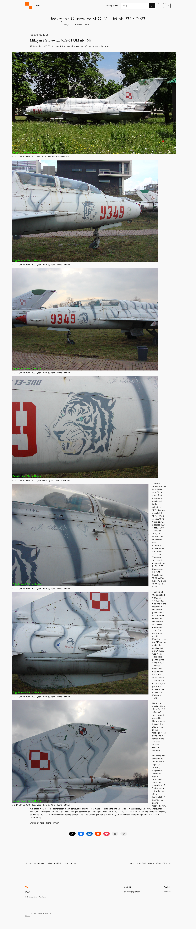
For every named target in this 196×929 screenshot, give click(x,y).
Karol (87, 25)
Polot (37, 5)
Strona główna (111, 6)
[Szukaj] (152, 5)
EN (168, 6)
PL (161, 6)
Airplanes (78, 25)
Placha (27, 916)
